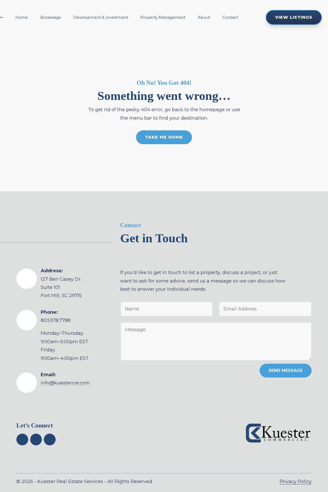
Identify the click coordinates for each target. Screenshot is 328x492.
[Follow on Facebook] (22, 439)
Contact (230, 17)
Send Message (286, 370)
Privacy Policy (296, 481)
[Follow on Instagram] (50, 439)
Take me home (164, 137)
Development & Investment (100, 17)
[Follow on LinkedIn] (36, 439)
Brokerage (50, 17)
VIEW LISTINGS (293, 17)
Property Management (163, 17)
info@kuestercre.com (65, 383)
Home (21, 17)
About (204, 17)
